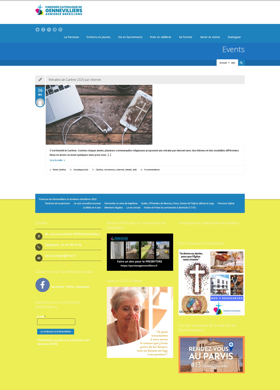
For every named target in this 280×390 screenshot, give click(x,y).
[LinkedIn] (54, 29)
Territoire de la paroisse (57, 203)
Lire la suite (56, 160)
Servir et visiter (210, 37)
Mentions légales (114, 207)
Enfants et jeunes (98, 37)
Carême (99, 169)
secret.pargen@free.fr (60, 255)
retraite (128, 169)
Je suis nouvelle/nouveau (87, 203)
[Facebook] (43, 29)
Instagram (82, 286)
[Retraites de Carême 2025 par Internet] (145, 115)
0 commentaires (152, 169)
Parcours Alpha (226, 203)
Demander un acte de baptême (121, 203)
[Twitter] (37, 29)
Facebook (57, 286)
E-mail (41, 316)
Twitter (70, 286)
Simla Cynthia (59, 169)
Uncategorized (81, 169)
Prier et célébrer (160, 37)
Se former (185, 37)
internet (120, 169)
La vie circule (133, 207)
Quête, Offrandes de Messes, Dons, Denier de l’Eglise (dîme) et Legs (177, 203)
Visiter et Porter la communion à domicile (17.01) (170, 207)
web (135, 169)
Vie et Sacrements (130, 37)
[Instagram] (60, 29)
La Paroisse (71, 37)
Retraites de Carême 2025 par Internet (75, 80)
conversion (109, 169)
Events (233, 49)
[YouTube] (49, 29)
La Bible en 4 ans (92, 207)
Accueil (223, 63)
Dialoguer (234, 37)
